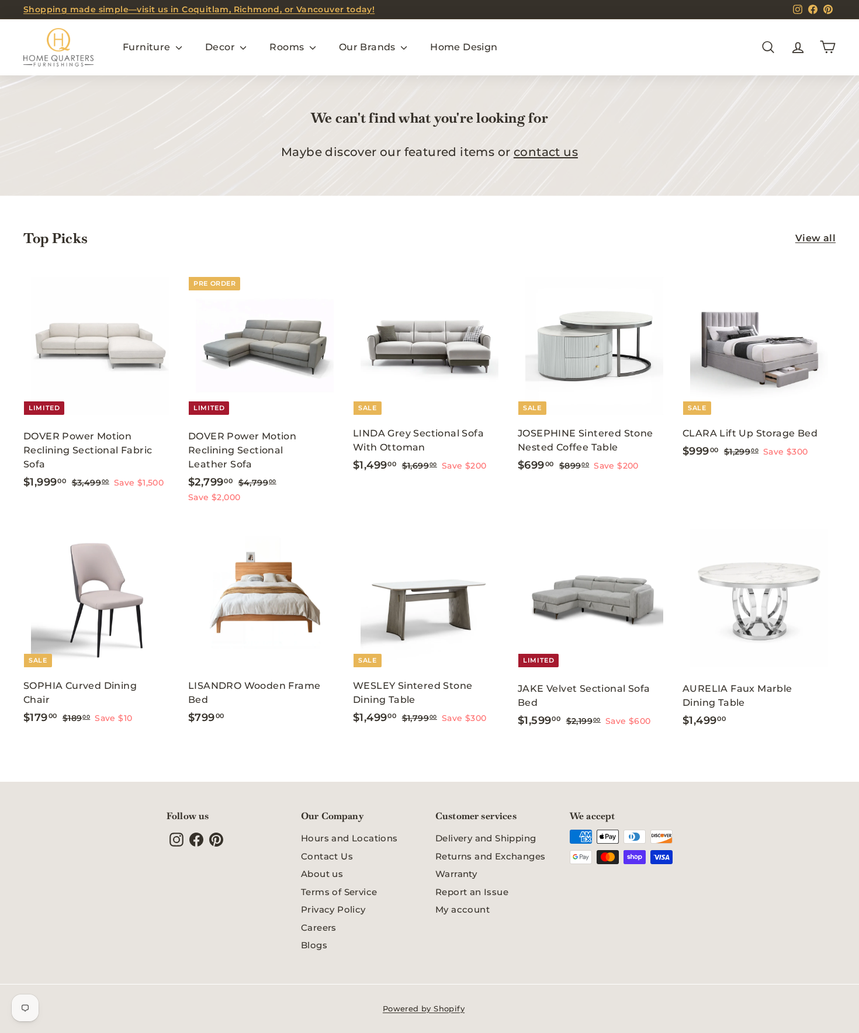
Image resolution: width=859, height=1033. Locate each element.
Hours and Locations (349, 838)
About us (322, 873)
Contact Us (327, 856)
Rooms (287, 47)
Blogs (314, 945)
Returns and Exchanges (490, 856)
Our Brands (368, 47)
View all (815, 238)
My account (462, 909)
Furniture (148, 47)
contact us (546, 152)
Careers (319, 927)
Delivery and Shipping (485, 838)
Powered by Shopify (424, 1008)
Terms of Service (339, 891)
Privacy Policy (333, 909)
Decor (221, 47)
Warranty (456, 873)
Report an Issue (471, 891)
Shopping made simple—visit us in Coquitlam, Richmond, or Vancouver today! (199, 9)
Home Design (463, 47)
